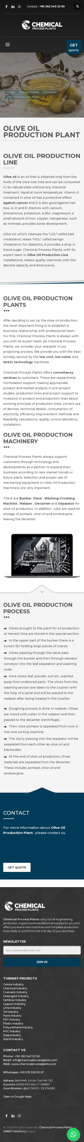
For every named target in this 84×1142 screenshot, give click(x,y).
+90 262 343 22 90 (52, 6)
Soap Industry (12, 1035)
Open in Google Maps (17, 1096)
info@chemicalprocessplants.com (35, 1060)
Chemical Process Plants (55, 1127)
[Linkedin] (13, 6)
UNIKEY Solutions (14, 1131)
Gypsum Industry (14, 1004)
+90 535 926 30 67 (32, 1072)
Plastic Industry (13, 1023)
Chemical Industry (15, 988)
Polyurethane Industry (18, 1027)
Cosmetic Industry (15, 992)
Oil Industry (10, 1011)
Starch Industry (13, 1039)
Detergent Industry (16, 996)
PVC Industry (11, 1031)
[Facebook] (6, 6)
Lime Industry (12, 1007)
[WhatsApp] (19, 6)
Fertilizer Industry (14, 1000)
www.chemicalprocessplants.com (34, 1064)
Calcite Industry (13, 984)
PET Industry (11, 1019)
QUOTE (74, 47)
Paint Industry (12, 1015)
